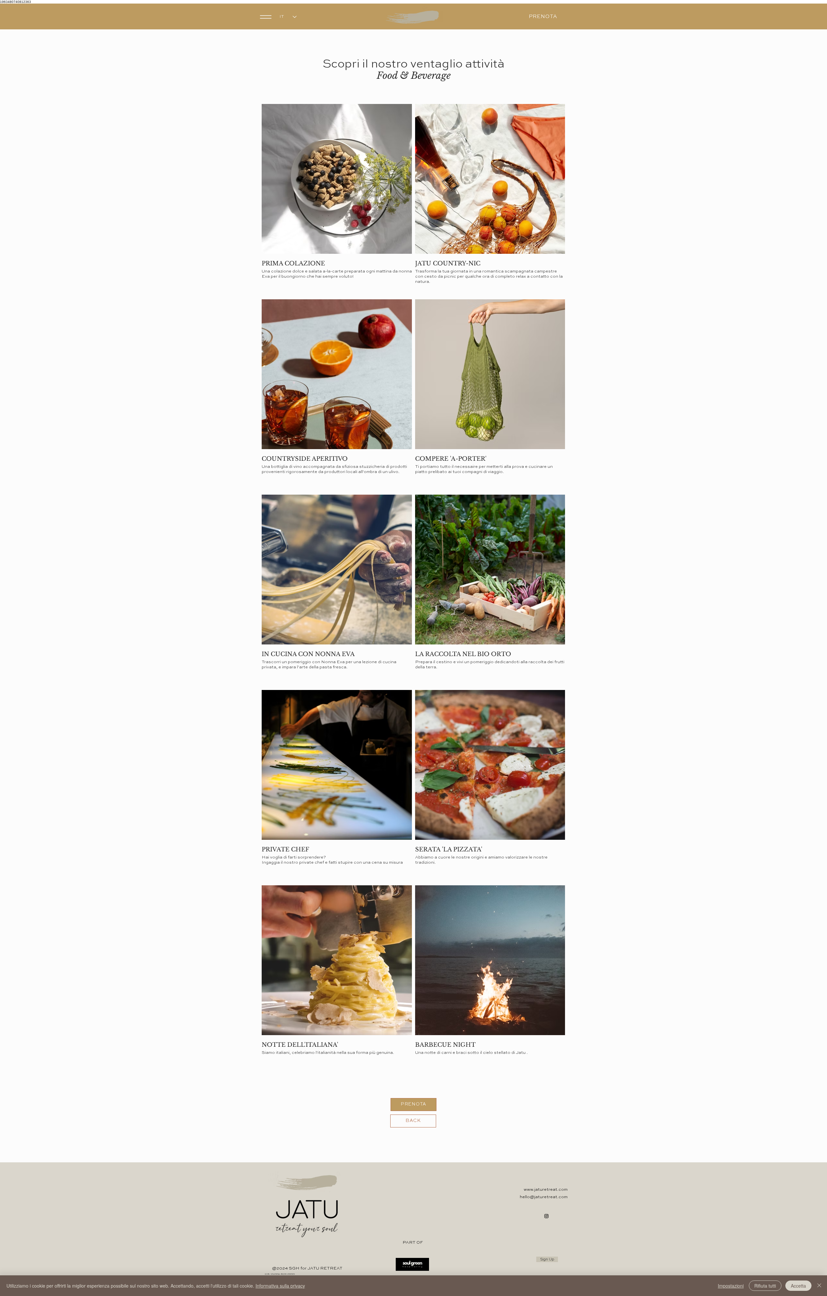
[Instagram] (546, 1216)
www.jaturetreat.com (546, 1190)
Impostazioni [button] (731, 1285)
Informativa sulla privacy (280, 1285)
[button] (266, 17)
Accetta (798, 1285)
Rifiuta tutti (765, 1285)
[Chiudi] (819, 1286)
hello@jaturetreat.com (544, 1197)
